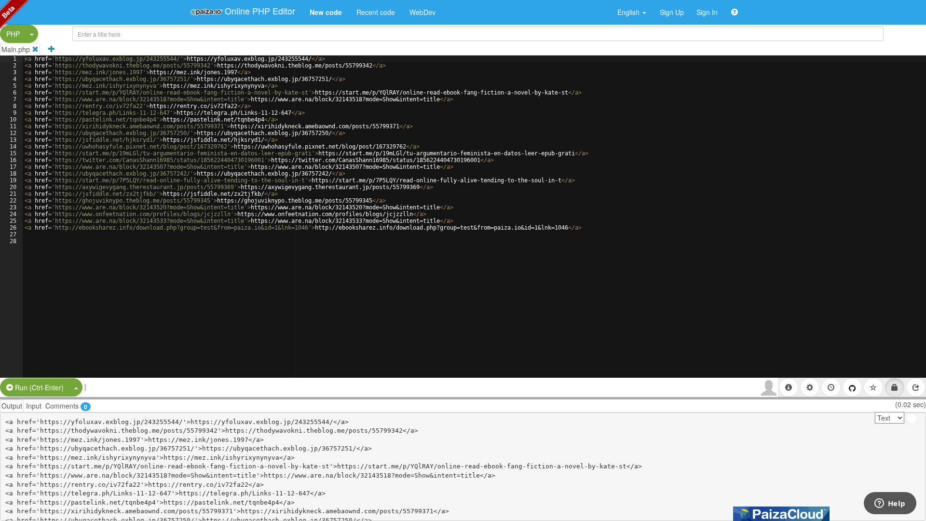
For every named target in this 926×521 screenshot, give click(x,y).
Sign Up (672, 12)
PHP (13, 34)
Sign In (707, 12)
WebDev (422, 12)
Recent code (375, 12)
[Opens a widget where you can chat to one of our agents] (889, 504)
